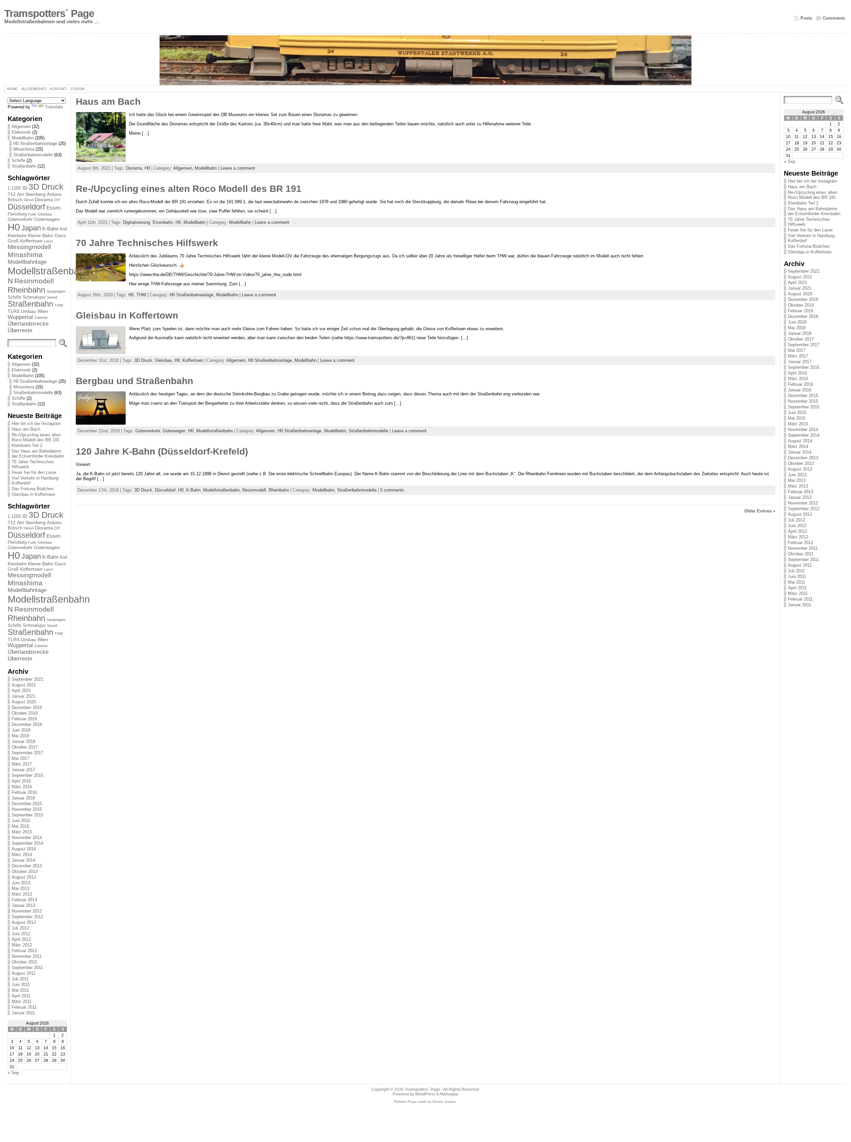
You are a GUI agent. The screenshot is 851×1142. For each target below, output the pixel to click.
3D (24, 188)
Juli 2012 (20, 928)
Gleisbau (45, 214)
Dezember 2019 (27, 707)
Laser (48, 241)
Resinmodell (34, 281)
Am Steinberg (31, 194)
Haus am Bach (26, 429)
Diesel (29, 200)
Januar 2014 (23, 860)
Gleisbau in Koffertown (33, 494)
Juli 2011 (20, 978)
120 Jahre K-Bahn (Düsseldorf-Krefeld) (162, 451)
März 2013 (22, 894)
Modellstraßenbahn (49, 270)
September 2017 (27, 752)
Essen (54, 208)
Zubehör (41, 318)
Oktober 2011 (24, 961)
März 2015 (22, 831)
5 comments (392, 490)
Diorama (44, 199)
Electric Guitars (443, 1101)
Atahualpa (448, 1094)
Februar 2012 (24, 950)
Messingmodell (29, 246)
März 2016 (22, 786)
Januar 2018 (23, 741)
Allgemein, (184, 168)
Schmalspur (34, 297)
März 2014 (22, 854)
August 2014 (24, 848)
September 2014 (27, 843)
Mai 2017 (20, 758)
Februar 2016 (24, 792)
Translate (54, 106)
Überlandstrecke (28, 324)
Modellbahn (23, 137)
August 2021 (24, 684)
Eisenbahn (163, 222)
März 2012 (22, 944)
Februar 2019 (24, 718)
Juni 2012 (21, 933)
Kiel (63, 228)
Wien (43, 311)
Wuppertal (20, 317)
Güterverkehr (20, 219)
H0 (14, 227)
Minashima (23, 149)
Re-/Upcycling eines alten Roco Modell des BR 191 (36, 437)
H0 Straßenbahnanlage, (193, 294)
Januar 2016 (23, 797)
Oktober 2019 (25, 713)
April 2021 (21, 690)
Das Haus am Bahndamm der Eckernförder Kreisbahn (38, 454)
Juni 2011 (21, 984)
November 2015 (27, 809)
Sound (52, 297)
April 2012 (21, 939)
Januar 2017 (23, 769)
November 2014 (27, 837)
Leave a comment (237, 168)
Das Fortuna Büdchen (33, 488)
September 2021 (27, 679)
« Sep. (14, 1072)
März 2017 (22, 764)
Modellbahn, (336, 430)
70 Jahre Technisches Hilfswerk (147, 243)
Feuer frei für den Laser (34, 472)
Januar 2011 (23, 1012)
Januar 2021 (23, 696)
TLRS (14, 311)
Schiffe (18, 160)
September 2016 (27, 775)
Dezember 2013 (27, 865)
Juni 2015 (21, 820)
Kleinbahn (17, 235)
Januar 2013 (23, 905)
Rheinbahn (26, 289)
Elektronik (21, 132)
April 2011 (21, 995)
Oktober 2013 (25, 871)
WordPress (425, 1094)
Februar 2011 (24, 1007)
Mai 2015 (20, 826)
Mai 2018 (20, 735)
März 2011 (22, 1001)
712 (12, 194)
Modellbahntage (27, 262)
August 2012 (24, 922)
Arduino (54, 194)
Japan (31, 228)
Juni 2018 (21, 730)
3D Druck (46, 186)
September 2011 (27, 967)
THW (59, 305)
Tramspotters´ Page (49, 13)
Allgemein (21, 126)
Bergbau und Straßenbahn (134, 381)
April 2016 (21, 781)
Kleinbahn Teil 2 (27, 445)
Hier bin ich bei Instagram (36, 423)
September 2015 (27, 814)
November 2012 (27, 911)
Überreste (20, 330)
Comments (834, 18)
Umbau (28, 311)
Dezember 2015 (27, 803)
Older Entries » (759, 510)
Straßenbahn (24, 166)
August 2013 (24, 877)
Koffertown (31, 240)
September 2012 (27, 916)
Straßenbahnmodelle (33, 154)
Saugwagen (56, 291)
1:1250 (14, 188)
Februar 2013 (24, 899)
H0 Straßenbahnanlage (35, 143)
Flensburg (17, 214)
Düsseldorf (26, 206)
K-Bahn (50, 228)
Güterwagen (47, 219)
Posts (806, 18)
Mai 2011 (20, 990)
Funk (32, 214)
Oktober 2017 (25, 747)
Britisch (15, 199)
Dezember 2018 (27, 724)
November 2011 (27, 956)
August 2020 (24, 701)
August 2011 (24, 973)
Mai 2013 (20, 888)
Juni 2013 (21, 882)
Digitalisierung (136, 222)
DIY (57, 200)
